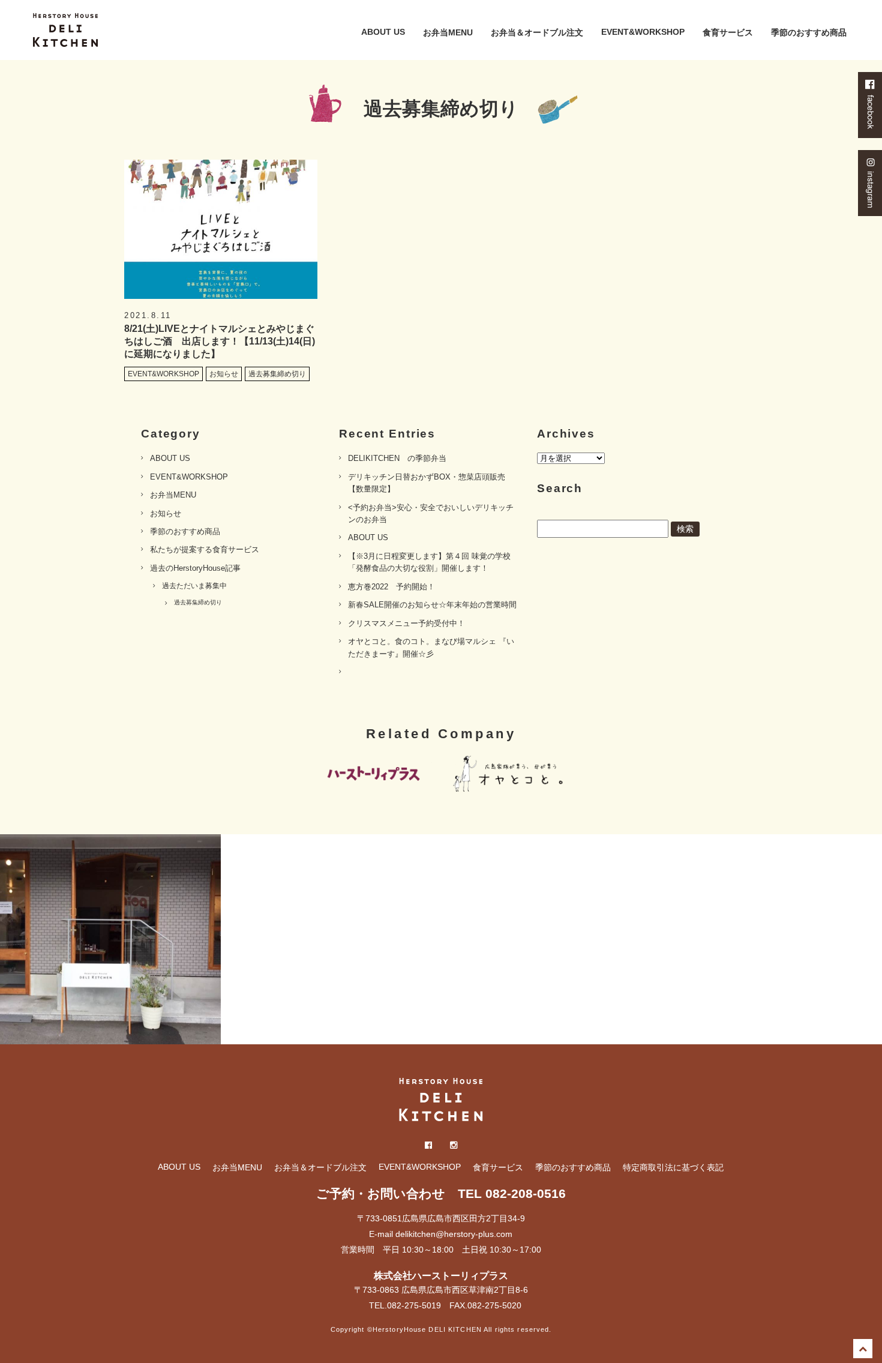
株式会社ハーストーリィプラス (441, 1276)
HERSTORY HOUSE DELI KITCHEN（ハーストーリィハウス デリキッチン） (65, 30)
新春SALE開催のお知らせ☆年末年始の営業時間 (432, 604)
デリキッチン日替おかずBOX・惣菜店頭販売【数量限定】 (426, 482)
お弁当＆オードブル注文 (537, 32)
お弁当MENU (448, 32)
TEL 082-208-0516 (512, 1193)
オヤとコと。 (510, 775)
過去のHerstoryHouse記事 (195, 568)
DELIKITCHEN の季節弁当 (397, 458)
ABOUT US (383, 32)
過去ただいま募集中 (194, 585)
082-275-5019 (414, 1305)
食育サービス (728, 32)
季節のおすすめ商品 (809, 32)
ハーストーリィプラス (372, 775)
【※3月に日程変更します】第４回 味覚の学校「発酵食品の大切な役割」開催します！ (429, 562)
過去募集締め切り (198, 602)
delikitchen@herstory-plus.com (453, 1234)
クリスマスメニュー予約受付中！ (406, 623)
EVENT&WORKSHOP (643, 32)
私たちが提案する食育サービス (204, 549)
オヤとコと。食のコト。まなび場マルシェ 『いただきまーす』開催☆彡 (431, 647)
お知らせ (165, 513)
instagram (870, 183)
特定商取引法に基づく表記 (673, 1167)
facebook (870, 105)
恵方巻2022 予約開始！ (391, 586)
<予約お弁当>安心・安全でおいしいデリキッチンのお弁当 (431, 513)
